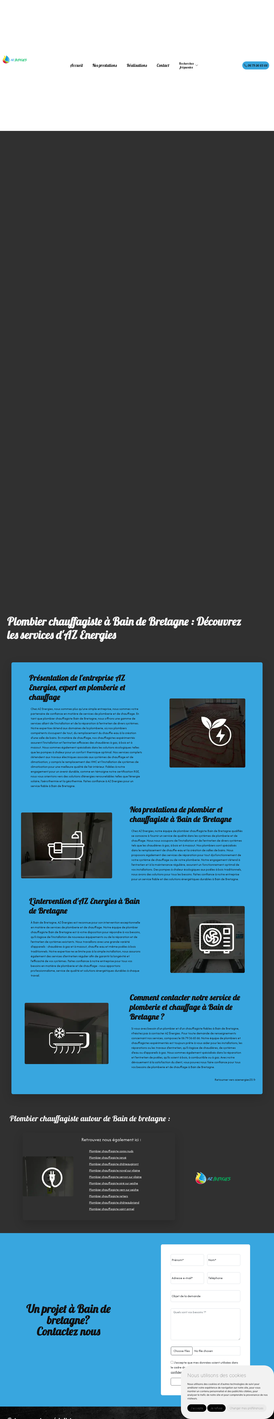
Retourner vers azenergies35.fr (235, 1080)
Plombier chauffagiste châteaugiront (114, 1164)
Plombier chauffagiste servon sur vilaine (115, 1177)
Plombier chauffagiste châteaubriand (114, 1202)
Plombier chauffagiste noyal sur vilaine (114, 1170)
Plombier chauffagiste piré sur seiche (113, 1183)
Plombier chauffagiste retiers (108, 1196)
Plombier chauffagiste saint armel (111, 1209)
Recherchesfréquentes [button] (186, 65)
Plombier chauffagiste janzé (107, 1157)
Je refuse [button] (216, 1408)
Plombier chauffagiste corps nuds (111, 1151)
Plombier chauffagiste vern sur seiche (114, 1190)
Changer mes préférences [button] (246, 1408)
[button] (197, 65)
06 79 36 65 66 (257, 65)
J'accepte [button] (197, 1408)
